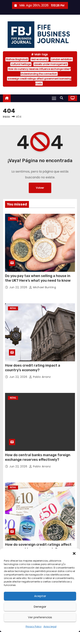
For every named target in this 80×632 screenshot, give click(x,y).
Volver (40, 187)
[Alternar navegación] (54, 98)
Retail (13, 218)
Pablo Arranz (41, 377)
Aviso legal (50, 626)
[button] (74, 553)
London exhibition (61, 59)
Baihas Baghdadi (17, 59)
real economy (39, 59)
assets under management (50, 64)
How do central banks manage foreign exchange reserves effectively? (37, 457)
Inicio (6, 117)
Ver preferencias (40, 617)
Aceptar (40, 596)
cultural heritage (21, 64)
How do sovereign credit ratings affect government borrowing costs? (38, 546)
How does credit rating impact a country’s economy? (32, 367)
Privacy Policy (34, 626)
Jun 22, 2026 (18, 287)
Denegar (40, 607)
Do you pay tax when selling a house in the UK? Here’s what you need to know (38, 278)
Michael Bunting (44, 287)
